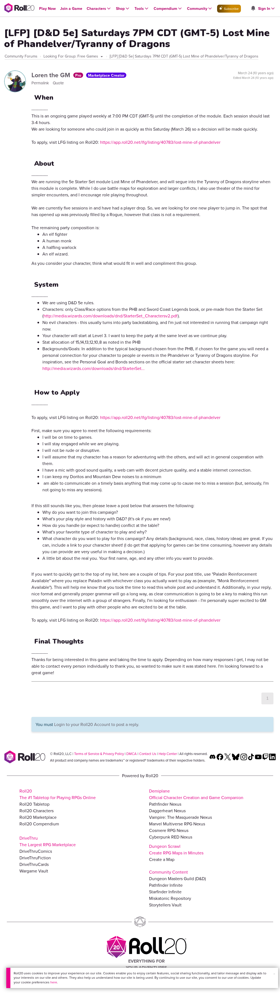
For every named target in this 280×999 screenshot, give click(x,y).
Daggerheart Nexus (167, 811)
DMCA (131, 753)
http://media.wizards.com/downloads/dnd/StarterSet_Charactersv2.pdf (110, 316)
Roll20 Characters (36, 811)
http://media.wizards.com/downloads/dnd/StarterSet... (93, 368)
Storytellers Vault (165, 905)
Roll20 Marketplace (38, 817)
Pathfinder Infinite (166, 885)
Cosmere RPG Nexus (168, 830)
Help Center (168, 753)
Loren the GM (51, 74)
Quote (58, 83)
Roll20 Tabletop (34, 804)
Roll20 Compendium (39, 824)
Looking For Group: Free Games (71, 56)
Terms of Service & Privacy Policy (99, 753)
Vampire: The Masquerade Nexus (180, 817)
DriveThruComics (35, 851)
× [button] (274, 974)
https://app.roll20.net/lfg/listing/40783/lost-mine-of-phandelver (160, 142)
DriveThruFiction (35, 858)
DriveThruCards (34, 864)
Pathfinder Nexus (165, 804)
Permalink (40, 83)
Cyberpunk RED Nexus (170, 837)
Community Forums (21, 56)
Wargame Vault (33, 871)
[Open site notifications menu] (253, 8)
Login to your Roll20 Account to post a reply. (96, 724)
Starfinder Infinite (165, 892)
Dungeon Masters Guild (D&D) (177, 878)
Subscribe (231, 8)
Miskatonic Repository (170, 898)
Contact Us (147, 753)
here (53, 982)
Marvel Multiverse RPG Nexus (177, 824)
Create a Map (161, 859)
